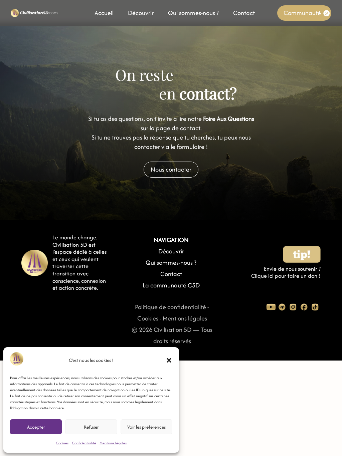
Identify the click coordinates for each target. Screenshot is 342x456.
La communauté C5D (171, 285)
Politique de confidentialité (170, 306)
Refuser (91, 427)
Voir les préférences (146, 427)
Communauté (302, 12)
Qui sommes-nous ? (193, 14)
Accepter (36, 427)
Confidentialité (84, 443)
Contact (244, 14)
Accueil (104, 14)
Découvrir (141, 14)
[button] (169, 360)
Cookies (62, 443)
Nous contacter (171, 169)
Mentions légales (113, 443)
